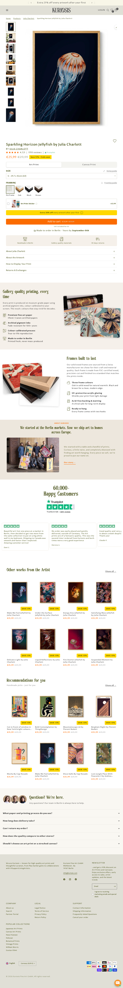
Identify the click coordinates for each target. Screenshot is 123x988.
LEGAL (38, 903)
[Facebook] (66, 879)
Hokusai (9, 938)
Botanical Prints (13, 941)
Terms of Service (42, 911)
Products (17, 19)
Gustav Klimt (11, 950)
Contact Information (82, 908)
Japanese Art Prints (14, 929)
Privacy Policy (40, 914)
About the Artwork (15, 257)
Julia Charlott (28, 19)
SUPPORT (77, 903)
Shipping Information (82, 911)
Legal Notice (40, 908)
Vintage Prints (12, 944)
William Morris (12, 947)
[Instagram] (71, 879)
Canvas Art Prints (13, 932)
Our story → (70, 462)
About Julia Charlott (15, 251)
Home (8, 19)
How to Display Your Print (18, 264)
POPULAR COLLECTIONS (18, 924)
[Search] (108, 10)
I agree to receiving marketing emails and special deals (105, 894)
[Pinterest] (77, 879)
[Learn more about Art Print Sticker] (36, 204)
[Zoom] (116, 27)
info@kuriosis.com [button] (70, 873)
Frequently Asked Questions (85, 914)
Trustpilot (51, 153)
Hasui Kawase (12, 935)
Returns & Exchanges (16, 270)
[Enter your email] (114, 886)
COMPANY (11, 903)
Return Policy (40, 917)
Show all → (110, 571)
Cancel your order (80, 917)
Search (9, 911)
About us (10, 908)
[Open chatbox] (117, 983)
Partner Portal (12, 914)
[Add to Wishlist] (114, 141)
